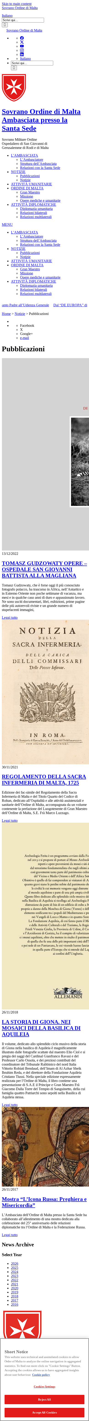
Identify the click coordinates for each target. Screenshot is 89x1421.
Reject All (44, 1399)
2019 (14, 1292)
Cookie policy (41, 1374)
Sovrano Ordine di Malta (20, 8)
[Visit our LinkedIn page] (22, 54)
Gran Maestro (30, 192)
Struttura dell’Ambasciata (38, 164)
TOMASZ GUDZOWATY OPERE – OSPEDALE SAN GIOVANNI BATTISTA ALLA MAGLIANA (44, 569)
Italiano (7, 16)
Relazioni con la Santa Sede (40, 168)
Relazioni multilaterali (36, 217)
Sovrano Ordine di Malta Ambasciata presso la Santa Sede (41, 119)
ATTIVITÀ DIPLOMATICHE (33, 204)
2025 (14, 1268)
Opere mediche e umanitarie (40, 200)
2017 (14, 1300)
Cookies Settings (44, 1386)
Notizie (25, 180)
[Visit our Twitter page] (22, 42)
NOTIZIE (18, 172)
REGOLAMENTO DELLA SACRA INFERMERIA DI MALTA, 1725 (44, 780)
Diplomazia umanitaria (36, 209)
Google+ (26, 334)
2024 (14, 1272)
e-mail (24, 338)
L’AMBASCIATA (24, 155)
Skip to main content (16, 4)
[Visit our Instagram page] (22, 50)
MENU (7, 224)
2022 (14, 1280)
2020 (14, 1288)
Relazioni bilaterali (33, 213)
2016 (14, 1304)
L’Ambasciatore (31, 159)
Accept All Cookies (44, 1412)
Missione (26, 196)
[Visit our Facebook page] (22, 38)
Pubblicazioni (30, 176)
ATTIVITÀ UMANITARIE (31, 184)
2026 (14, 1263)
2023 (14, 1276)
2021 (14, 1284)
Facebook (27, 325)
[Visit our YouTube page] (22, 46)
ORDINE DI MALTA (27, 188)
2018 (14, 1296)
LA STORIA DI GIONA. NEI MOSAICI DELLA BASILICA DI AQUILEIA (41, 1028)
